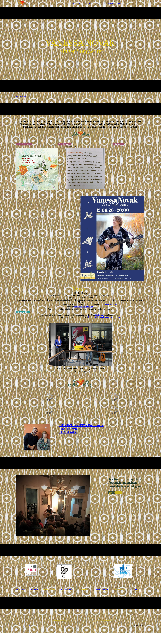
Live (80, 3)
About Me (111, 3)
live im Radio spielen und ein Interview (104, 317)
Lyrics (103, 3)
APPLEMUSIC (121, 590)
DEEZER (34, 590)
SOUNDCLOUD (101, 590)
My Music (89, 3)
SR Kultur (99, 315)
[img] (30, 6)
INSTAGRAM (49, 590)
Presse (96, 3)
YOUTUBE (83, 590)
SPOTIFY (20, 590)
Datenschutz (32, 626)
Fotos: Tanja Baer (21, 96)
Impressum (25, 626)
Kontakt (119, 3)
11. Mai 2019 (68, 432)
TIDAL (138, 590)
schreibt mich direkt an (83, 307)
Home (74, 3)
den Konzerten (111, 304)
